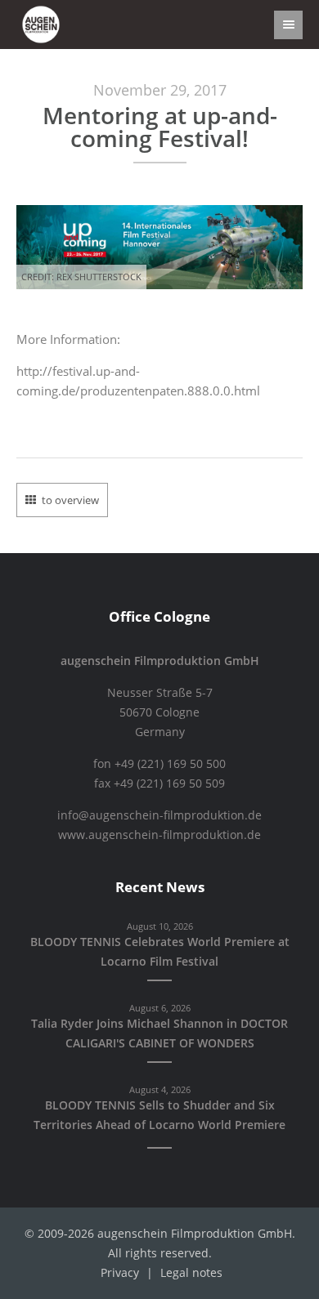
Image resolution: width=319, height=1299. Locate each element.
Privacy (120, 1273)
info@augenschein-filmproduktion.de (159, 815)
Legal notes (191, 1273)
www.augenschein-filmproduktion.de (159, 835)
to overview (70, 500)
